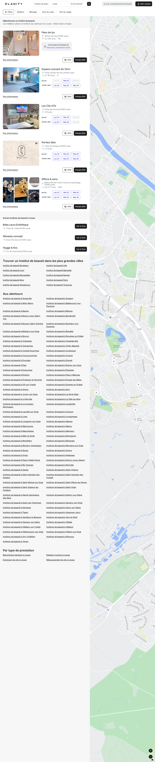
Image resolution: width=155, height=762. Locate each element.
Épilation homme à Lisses (58, 555)
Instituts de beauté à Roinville (60, 465)
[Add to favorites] (36, 33)
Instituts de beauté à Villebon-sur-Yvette (21, 527)
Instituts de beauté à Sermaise (17, 507)
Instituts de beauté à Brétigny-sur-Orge (21, 331)
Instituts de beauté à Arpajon (59, 298)
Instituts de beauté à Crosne (59, 355)
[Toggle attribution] (152, 759)
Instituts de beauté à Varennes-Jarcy (63, 512)
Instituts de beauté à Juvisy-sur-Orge (20, 394)
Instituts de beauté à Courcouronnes (20, 355)
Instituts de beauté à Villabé (59, 522)
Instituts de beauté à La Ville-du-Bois (63, 399)
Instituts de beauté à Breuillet (59, 331)
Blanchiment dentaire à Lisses (17, 555)
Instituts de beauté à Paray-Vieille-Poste (21, 460)
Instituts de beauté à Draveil (59, 360)
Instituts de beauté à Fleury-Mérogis (63, 375)
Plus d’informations (10, 60)
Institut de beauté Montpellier (16, 275)
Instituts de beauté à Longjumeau (61, 416)
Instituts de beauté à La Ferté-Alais (62, 394)
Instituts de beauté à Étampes (60, 370)
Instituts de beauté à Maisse (59, 421)
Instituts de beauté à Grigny (16, 389)
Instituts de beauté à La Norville (17, 399)
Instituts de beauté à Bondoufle (60, 316)
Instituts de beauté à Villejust (59, 527)
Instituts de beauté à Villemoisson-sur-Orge (23, 532)
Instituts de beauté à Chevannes (18, 346)
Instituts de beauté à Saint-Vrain (61, 487)
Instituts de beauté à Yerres (15, 541)
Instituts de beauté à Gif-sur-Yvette (19, 384)
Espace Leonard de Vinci (56, 69)
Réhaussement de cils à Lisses (60, 560)
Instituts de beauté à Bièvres (59, 311)
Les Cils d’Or (49, 105)
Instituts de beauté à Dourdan (17, 360)
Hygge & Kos (10, 247)
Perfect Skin (49, 142)
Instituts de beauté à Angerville (17, 298)
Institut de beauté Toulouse (59, 285)
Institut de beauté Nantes (58, 275)
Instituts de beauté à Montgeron (61, 436)
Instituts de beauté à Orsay (15, 455)
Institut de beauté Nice (13, 280)
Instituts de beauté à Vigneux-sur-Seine (21, 522)
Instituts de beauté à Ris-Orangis (18, 465)
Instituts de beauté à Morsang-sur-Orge (64, 445)
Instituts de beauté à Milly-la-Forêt (19, 436)
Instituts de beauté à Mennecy (60, 431)
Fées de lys (48, 32)
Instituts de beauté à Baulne (16, 311)
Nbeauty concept (13, 236)
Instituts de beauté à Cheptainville (62, 341)
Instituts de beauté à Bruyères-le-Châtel (64, 336)
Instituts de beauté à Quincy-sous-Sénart (65, 460)
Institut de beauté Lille (56, 265)
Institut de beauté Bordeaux (16, 265)
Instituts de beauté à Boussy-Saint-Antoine (23, 323)
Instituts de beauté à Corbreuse (61, 351)
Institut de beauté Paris (57, 280)
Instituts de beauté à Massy (59, 426)
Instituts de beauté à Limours (59, 412)
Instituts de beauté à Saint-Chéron (62, 470)
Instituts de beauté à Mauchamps (18, 431)
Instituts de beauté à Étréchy (16, 375)
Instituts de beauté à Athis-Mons (18, 303)
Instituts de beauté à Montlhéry (17, 441)
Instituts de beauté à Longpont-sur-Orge (22, 421)
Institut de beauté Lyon (13, 270)
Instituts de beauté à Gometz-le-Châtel (64, 384)
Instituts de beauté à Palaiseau (60, 455)
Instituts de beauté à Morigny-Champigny (22, 445)
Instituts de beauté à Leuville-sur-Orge (21, 412)
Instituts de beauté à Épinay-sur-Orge (63, 365)
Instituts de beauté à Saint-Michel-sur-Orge (23, 482)
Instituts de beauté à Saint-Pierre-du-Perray (66, 482)
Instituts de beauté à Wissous (60, 536)
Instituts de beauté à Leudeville (60, 404)
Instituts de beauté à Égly (14, 365)
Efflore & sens (50, 179)
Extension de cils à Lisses (15, 560)
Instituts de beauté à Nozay (15, 450)
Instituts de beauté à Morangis (60, 441)
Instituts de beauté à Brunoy (16, 336)
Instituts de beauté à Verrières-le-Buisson (22, 517)
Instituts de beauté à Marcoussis (18, 426)
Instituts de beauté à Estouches (17, 370)
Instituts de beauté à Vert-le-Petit (61, 517)
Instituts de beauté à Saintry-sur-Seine (64, 495)
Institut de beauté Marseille (58, 270)
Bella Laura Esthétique (15, 224)
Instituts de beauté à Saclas (15, 470)
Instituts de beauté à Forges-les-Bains (64, 380)
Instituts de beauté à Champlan (17, 341)
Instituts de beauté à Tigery (15, 512)
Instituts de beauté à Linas (15, 416)
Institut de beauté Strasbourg (16, 285)
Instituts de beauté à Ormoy (59, 450)
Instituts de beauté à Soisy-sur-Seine (63, 507)
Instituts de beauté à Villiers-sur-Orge (63, 532)
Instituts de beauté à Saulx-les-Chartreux (22, 503)
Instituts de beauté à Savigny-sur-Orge (64, 503)
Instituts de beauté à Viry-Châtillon (19, 536)
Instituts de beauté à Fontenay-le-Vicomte (22, 380)
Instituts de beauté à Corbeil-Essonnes (21, 351)
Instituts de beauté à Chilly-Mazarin (62, 346)
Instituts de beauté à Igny (58, 389)
